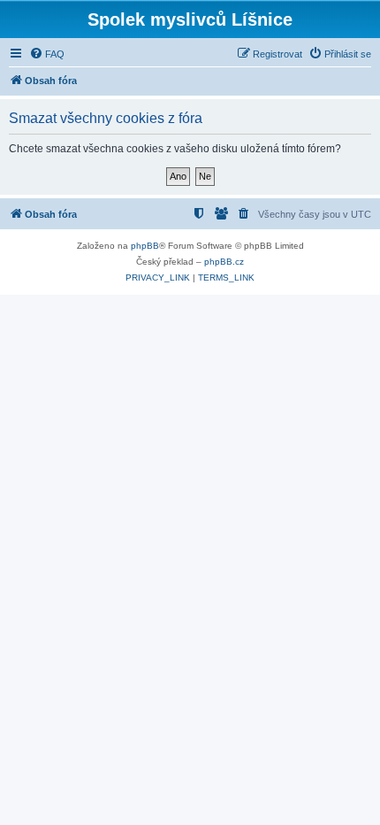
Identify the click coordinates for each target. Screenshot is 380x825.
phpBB (145, 246)
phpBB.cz (224, 261)
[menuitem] (47, 54)
